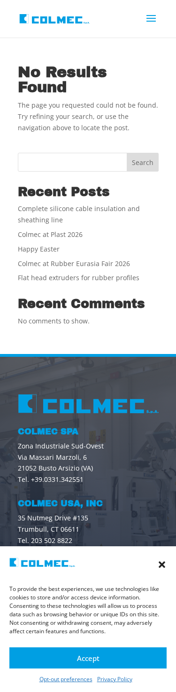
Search (142, 162)
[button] (162, 564)
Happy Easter (39, 248)
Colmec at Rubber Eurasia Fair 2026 (74, 263)
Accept (88, 658)
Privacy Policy (114, 679)
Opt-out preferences (65, 679)
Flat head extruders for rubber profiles (78, 277)
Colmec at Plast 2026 (50, 234)
